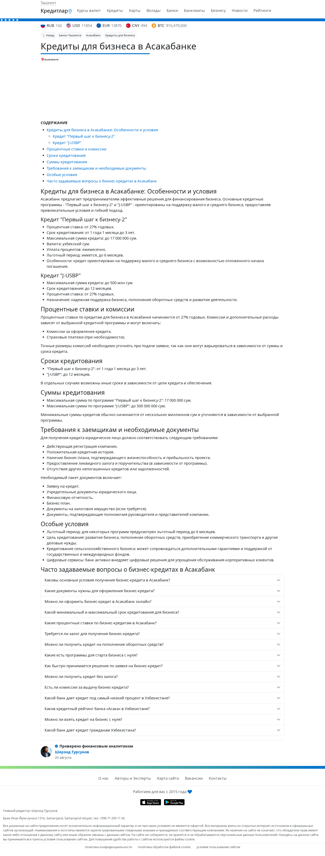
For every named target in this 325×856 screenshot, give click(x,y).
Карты (134, 10)
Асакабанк (93, 35)
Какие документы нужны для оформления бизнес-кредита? (100, 590)
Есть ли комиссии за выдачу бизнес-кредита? (87, 687)
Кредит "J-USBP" (67, 142)
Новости (240, 10)
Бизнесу (218, 10)
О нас (103, 778)
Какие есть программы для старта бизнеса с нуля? (91, 655)
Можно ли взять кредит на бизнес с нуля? (83, 719)
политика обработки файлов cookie (164, 847)
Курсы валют (89, 10)
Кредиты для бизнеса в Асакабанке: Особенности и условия (102, 129)
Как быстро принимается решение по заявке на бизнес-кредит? (104, 665)
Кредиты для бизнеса (120, 35)
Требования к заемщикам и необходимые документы (96, 168)
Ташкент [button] (48, 2)
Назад (49, 35)
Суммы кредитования (67, 161)
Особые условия (62, 174)
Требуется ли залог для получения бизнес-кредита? (92, 633)
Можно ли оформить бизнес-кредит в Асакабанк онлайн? (98, 601)
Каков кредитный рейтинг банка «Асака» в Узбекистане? (97, 708)
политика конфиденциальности (108, 847)
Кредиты (115, 10)
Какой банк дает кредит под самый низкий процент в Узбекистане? (107, 697)
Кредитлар (54, 10)
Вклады (154, 10)
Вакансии (194, 778)
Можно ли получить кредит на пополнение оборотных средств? (104, 644)
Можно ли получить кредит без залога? (81, 676)
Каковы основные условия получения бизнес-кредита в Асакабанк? (107, 580)
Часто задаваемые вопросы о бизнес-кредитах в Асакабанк (102, 181)
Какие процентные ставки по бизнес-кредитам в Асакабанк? (101, 622)
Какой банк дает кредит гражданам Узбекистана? (90, 730)
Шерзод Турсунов (72, 751)
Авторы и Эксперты (133, 778)
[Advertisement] (162, 91)
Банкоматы (194, 10)
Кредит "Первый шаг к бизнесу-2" (84, 136)
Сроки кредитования (66, 155)
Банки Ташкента (70, 35)
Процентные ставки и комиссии (76, 149)
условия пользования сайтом (218, 847)
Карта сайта (168, 778)
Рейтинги (262, 10)
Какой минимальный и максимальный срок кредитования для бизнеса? (112, 612)
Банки (172, 10)
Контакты (218, 778)
